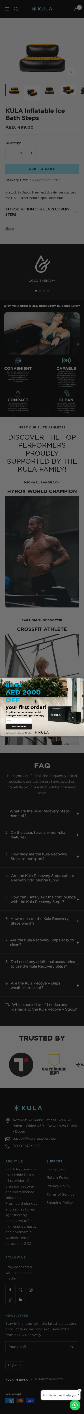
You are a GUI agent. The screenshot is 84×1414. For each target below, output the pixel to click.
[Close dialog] (81, 680)
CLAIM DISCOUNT (18, 726)
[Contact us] (75, 1405)
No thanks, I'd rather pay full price (19, 733)
